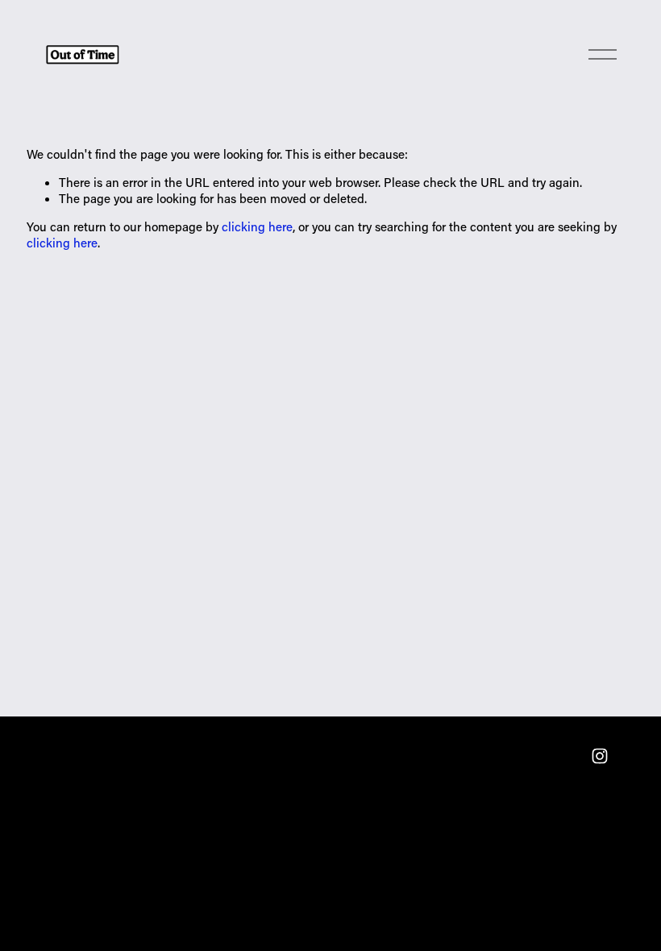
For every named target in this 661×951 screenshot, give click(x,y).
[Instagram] (600, 756)
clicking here (257, 226)
